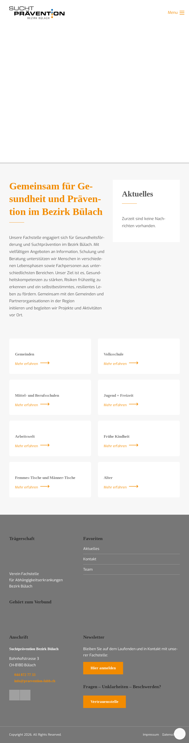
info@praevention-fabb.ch (34, 681)
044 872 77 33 (24, 675)
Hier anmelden (103, 668)
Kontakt (89, 559)
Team (88, 569)
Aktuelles (137, 194)
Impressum (151, 735)
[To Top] (180, 734)
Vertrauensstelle (104, 701)
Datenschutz (171, 735)
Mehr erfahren (26, 363)
